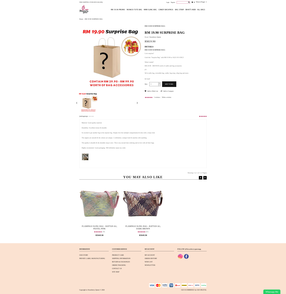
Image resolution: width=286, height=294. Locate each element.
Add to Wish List (152, 91)
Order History (151, 258)
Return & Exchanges (121, 262)
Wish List (149, 262)
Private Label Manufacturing (92, 258)
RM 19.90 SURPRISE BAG (94, 19)
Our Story (83, 255)
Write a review (166, 97)
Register (173, 2)
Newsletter (150, 265)
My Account (150, 255)
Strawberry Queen (155, 37)
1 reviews (157, 97)
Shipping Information (121, 258)
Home (81, 19)
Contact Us (117, 268)
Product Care (118, 255)
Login (167, 2)
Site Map (115, 272)
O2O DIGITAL (202, 290)
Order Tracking (119, 265)
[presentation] (76, 102)
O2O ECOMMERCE (187, 290)
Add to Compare (168, 91)
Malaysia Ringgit (200, 2)
